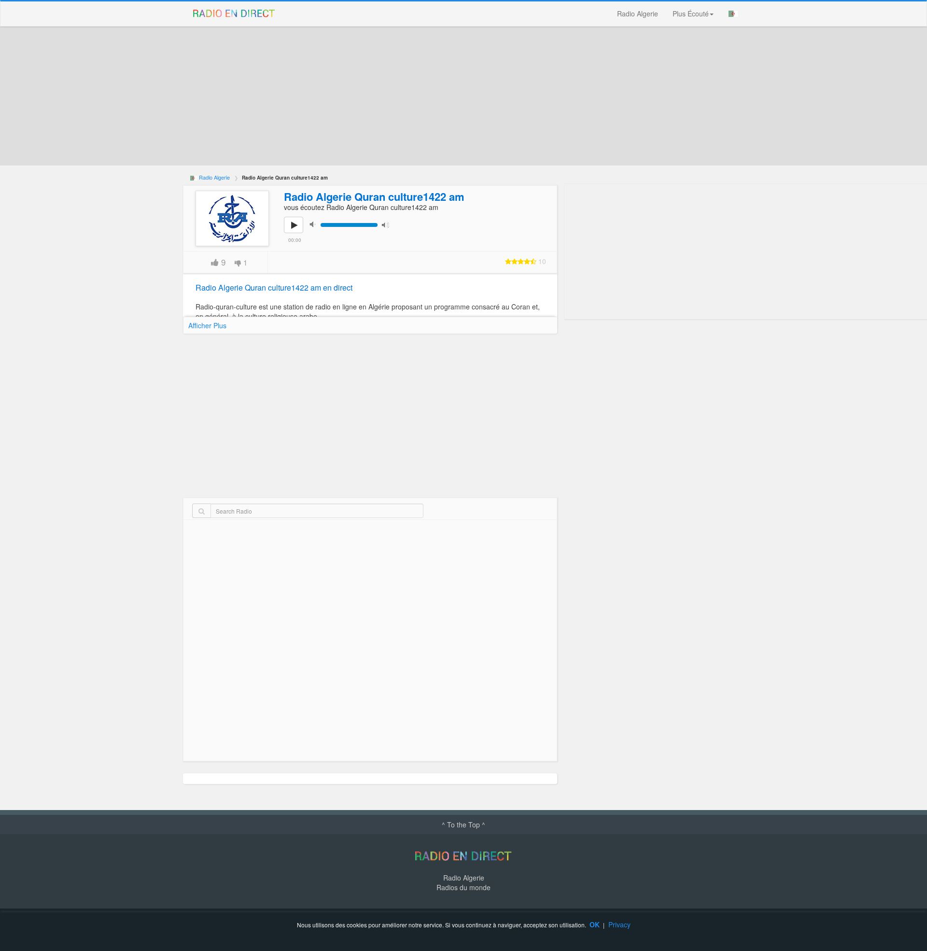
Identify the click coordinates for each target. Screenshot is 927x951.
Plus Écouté (691, 13)
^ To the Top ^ (463, 824)
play (298, 231)
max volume (387, 224)
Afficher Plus (207, 325)
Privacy (619, 924)
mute (315, 224)
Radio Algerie (637, 13)
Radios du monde (463, 887)
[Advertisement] (472, 96)
